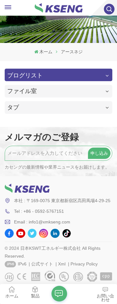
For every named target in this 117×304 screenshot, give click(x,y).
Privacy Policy (84, 263)
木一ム (45, 51)
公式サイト (42, 263)
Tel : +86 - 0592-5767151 (39, 211)
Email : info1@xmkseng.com (42, 221)
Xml (62, 263)
